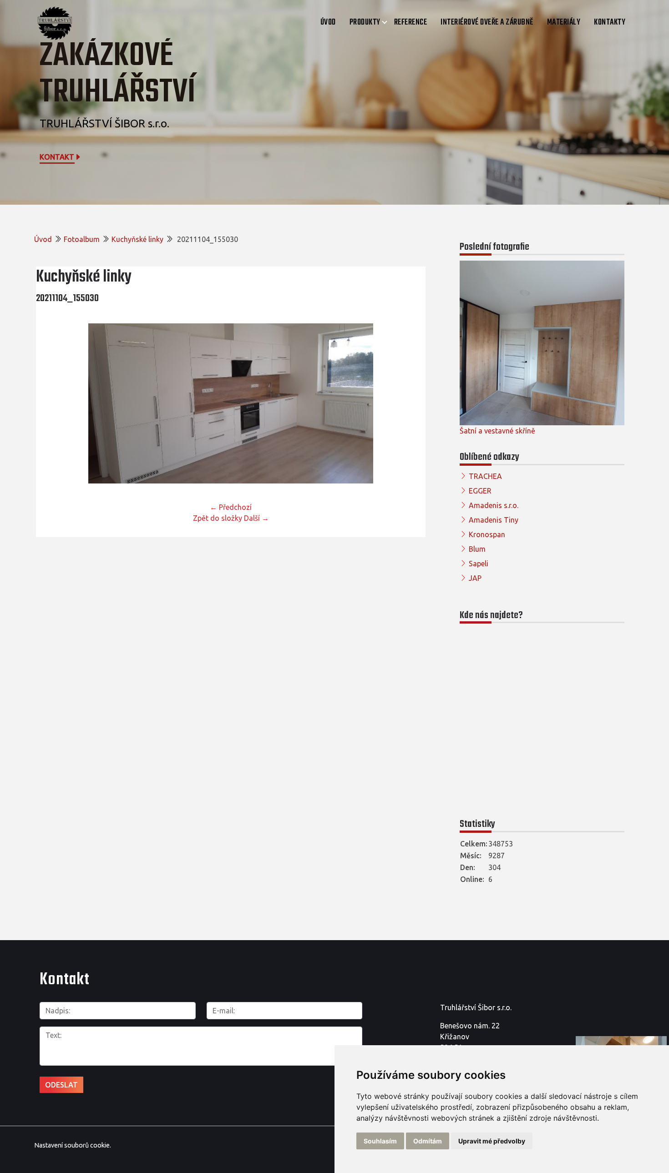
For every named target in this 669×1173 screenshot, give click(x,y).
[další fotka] (410, 403)
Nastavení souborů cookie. (72, 1145)
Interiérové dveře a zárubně (487, 22)
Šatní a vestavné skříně (497, 431)
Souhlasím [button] (380, 1141)
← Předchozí (231, 507)
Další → (256, 518)
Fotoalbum (82, 239)
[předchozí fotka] (51, 403)
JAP (475, 578)
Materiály (564, 22)
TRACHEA (485, 476)
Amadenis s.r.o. (493, 505)
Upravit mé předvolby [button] (491, 1141)
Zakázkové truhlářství (118, 74)
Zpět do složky (217, 518)
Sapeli (478, 563)
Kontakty (609, 22)
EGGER (480, 491)
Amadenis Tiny (493, 520)
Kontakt (57, 157)
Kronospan (487, 534)
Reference (410, 22)
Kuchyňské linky (137, 239)
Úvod (328, 22)
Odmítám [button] (427, 1141)
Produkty (365, 22)
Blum (477, 549)
